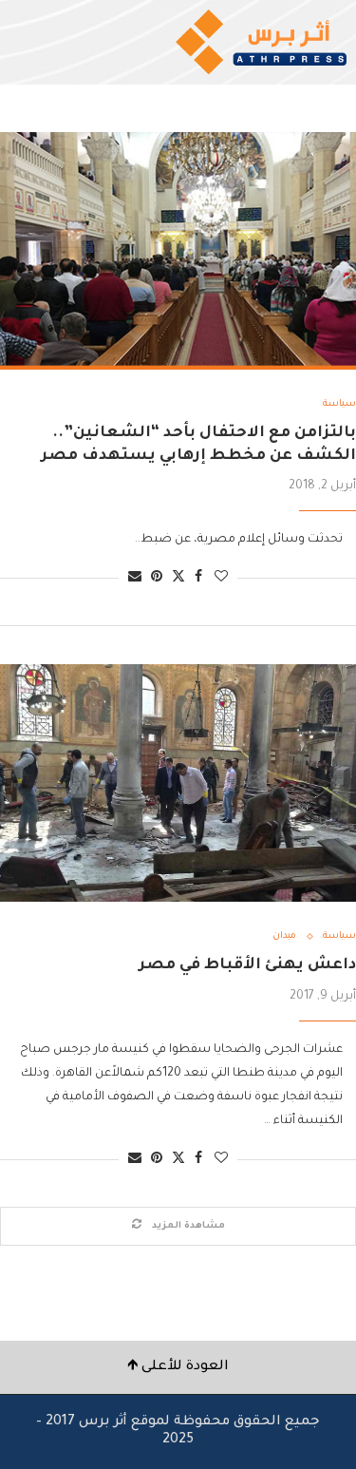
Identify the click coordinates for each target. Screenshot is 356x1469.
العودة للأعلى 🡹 (178, 1367)
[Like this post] (221, 578)
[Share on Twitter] (178, 577)
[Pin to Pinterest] (156, 578)
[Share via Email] (134, 578)
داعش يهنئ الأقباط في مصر (247, 965)
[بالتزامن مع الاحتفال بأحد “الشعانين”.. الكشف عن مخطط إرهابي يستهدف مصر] (178, 251)
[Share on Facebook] (198, 578)
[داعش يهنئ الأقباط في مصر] (178, 783)
